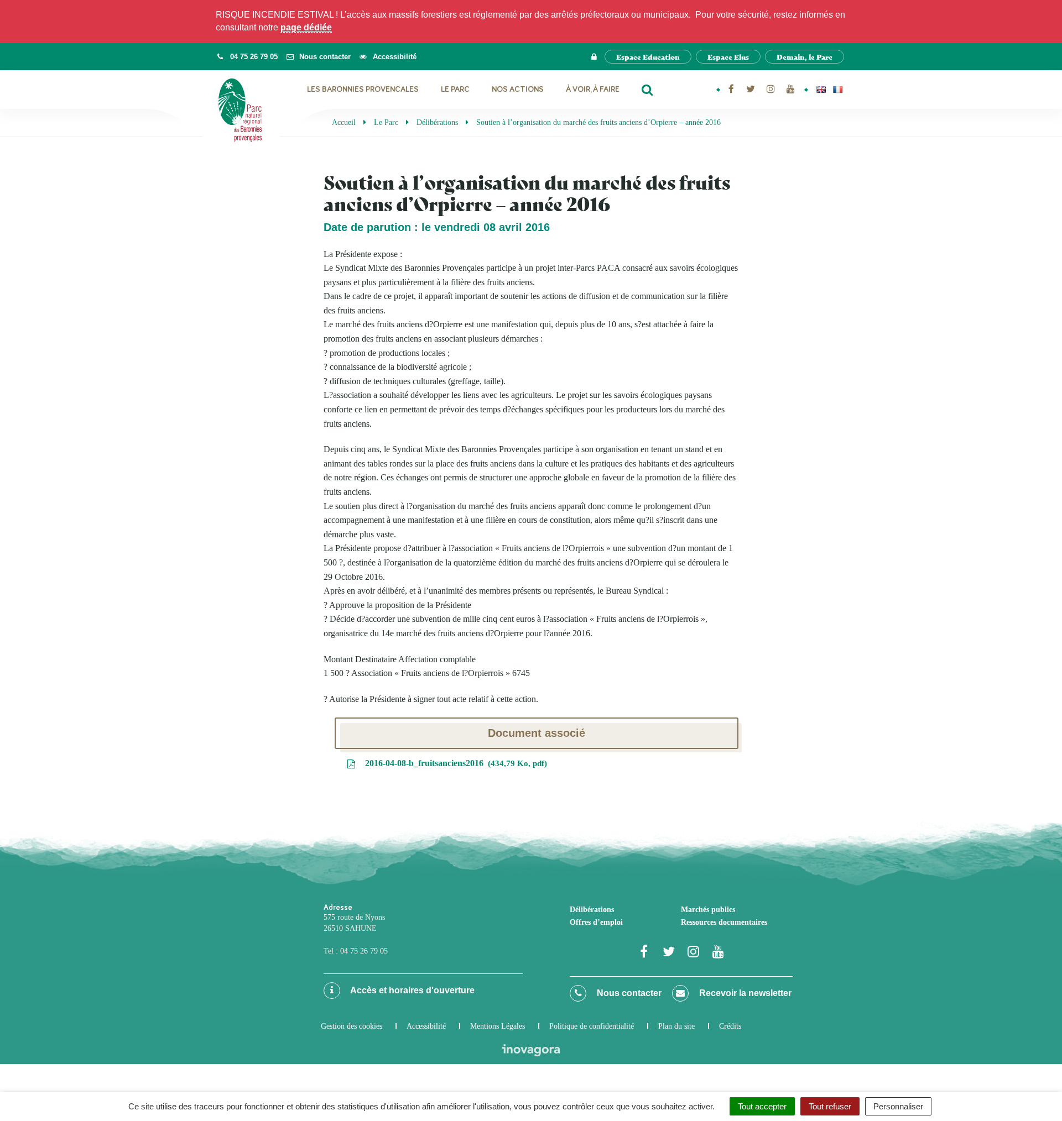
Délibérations (592, 909)
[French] (837, 89)
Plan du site (676, 1026)
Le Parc (455, 89)
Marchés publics (708, 909)
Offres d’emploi (596, 922)
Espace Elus (728, 56)
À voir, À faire (593, 89)
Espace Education (648, 56)
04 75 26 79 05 (364, 951)
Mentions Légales (497, 1026)
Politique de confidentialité (591, 1026)
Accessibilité (426, 1026)
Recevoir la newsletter (744, 993)
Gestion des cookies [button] (351, 1026)
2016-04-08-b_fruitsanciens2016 (453, 763)
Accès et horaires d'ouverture (411, 990)
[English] (821, 89)
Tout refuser (830, 1106)
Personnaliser (898, 1106)
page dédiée (306, 27)
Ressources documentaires (724, 922)
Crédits (730, 1026)
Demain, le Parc (804, 56)
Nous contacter (628, 993)
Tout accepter (762, 1106)
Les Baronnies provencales (363, 89)
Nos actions (518, 89)
